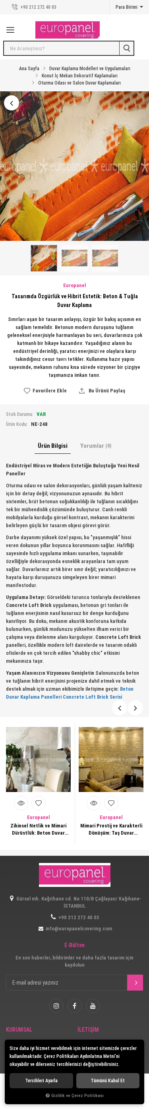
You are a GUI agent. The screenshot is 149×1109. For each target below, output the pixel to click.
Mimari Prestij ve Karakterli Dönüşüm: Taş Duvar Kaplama (111, 830)
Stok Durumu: (19, 414)
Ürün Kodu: (17, 424)
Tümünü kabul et (108, 1080)
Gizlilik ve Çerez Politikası (77, 1095)
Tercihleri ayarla (41, 1080)
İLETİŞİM (88, 1030)
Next (135, 707)
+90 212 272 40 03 (37, 7)
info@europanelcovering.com (79, 929)
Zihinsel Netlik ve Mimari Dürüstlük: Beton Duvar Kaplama (38, 830)
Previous (119, 707)
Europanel (38, 817)
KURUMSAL (19, 1030)
